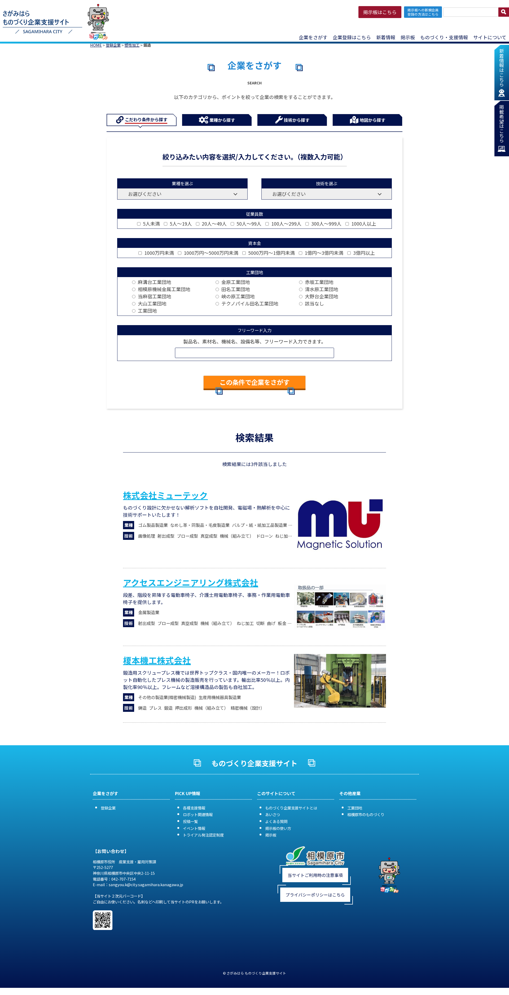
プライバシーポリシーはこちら (315, 894)
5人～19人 (180, 223)
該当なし (314, 303)
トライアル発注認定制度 (203, 835)
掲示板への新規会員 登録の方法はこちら (422, 11)
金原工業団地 (235, 281)
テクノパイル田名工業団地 (249, 303)
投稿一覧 (190, 821)
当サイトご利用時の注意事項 (315, 875)
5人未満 (151, 223)
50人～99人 (248, 223)
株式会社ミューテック (165, 495)
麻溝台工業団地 (154, 281)
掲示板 (270, 835)
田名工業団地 (235, 289)
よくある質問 (276, 821)
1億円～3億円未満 (323, 252)
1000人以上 (363, 223)
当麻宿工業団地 (154, 296)
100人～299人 (285, 223)
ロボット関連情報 (198, 814)
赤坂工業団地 (319, 281)
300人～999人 (325, 223)
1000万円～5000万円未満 (210, 252)
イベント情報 (194, 828)
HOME (96, 45)
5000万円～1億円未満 (271, 252)
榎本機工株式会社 (157, 660)
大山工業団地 (151, 303)
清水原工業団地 (321, 289)
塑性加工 (132, 45)
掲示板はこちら (380, 11)
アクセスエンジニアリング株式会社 (190, 582)
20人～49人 (214, 223)
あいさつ (272, 814)
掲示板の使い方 (278, 828)
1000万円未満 (158, 252)
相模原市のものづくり (365, 814)
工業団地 (147, 310)
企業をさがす (313, 37)
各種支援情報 (194, 808)
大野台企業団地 (321, 296)
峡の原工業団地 (237, 296)
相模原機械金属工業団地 (163, 289)
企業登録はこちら (352, 37)
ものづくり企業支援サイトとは (291, 808)
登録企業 (113, 45)
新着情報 (385, 37)
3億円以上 (363, 252)
